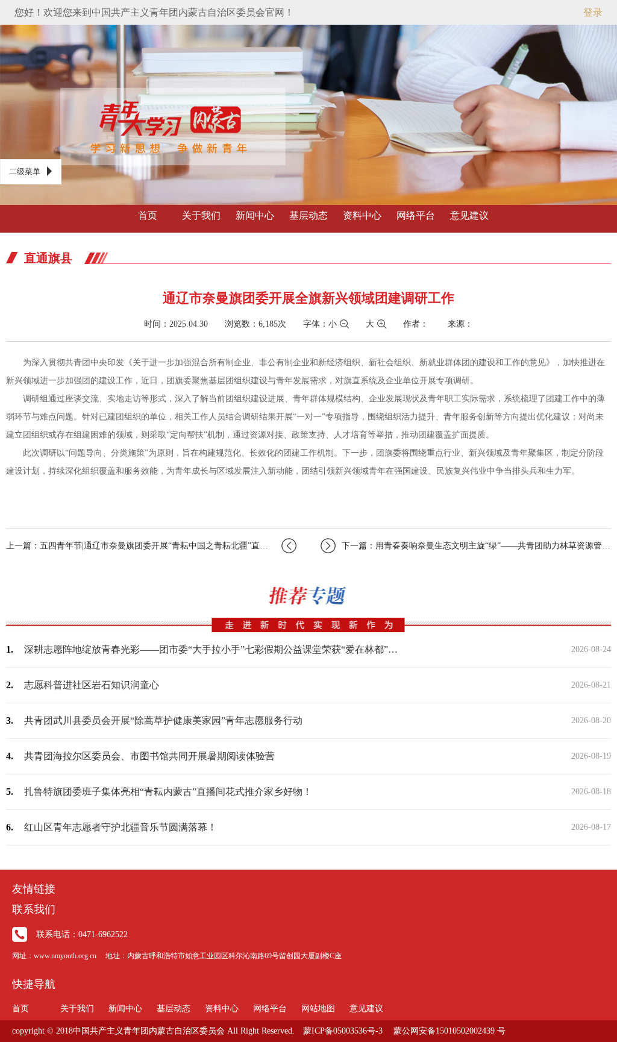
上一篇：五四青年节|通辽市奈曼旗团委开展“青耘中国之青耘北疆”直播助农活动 (151, 545)
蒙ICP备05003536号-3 (343, 1030)
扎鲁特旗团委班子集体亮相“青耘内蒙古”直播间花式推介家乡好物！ (168, 791)
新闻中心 (255, 215)
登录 (593, 12)
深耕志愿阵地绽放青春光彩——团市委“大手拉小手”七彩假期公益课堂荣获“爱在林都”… (211, 649)
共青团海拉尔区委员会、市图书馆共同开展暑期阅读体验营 (149, 756)
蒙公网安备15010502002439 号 (449, 1030)
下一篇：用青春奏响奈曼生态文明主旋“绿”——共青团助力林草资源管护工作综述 (476, 545)
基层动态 (308, 215)
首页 (147, 215)
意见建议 (469, 215)
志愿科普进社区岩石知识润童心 (91, 685)
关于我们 (201, 215)
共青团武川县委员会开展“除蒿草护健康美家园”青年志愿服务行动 (163, 720)
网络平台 (415, 215)
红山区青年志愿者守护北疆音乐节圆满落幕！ (120, 827)
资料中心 (362, 215)
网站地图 (318, 1008)
